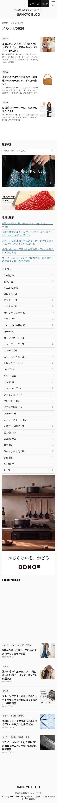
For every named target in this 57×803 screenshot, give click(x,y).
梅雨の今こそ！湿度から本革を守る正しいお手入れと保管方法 (28, 251)
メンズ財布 (28, 93)
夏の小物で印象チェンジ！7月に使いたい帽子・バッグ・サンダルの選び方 (27, 234)
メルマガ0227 (31, 114)
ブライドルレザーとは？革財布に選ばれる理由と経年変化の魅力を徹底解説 (28, 260)
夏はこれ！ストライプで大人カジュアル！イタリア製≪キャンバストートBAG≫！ (19, 47)
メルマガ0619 (18, 59)
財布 (36, 93)
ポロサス (27, 90)
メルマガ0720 (8, 62)
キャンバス (23, 54)
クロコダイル (25, 87)
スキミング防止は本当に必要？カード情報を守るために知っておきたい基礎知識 (28, 242)
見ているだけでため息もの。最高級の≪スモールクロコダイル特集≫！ (19, 80)
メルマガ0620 (22, 117)
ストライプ (15, 57)
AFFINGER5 (29, 799)
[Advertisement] (28, 611)
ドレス (21, 114)
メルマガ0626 (31, 59)
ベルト (19, 90)
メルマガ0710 (14, 120)
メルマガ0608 (8, 117)
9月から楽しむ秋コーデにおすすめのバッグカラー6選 (27, 225)
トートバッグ (27, 57)
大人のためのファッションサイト (28, 793)
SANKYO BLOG (28, 14)
